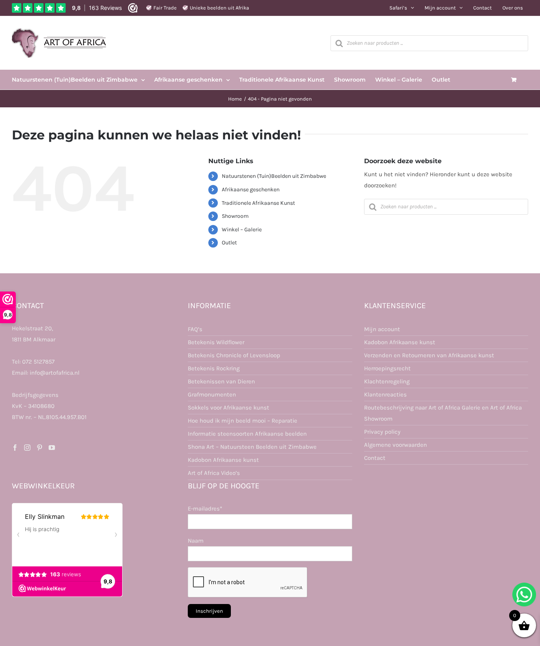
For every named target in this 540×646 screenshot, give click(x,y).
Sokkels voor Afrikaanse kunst (228, 407)
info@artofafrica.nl (54, 372)
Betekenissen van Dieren (221, 381)
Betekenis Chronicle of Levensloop (234, 355)
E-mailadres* (205, 508)
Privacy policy (382, 431)
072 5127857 (38, 361)
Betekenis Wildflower (216, 342)
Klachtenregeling (387, 381)
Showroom (235, 216)
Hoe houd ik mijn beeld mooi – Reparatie (242, 420)
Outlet (229, 242)
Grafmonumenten (212, 394)
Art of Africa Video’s (214, 472)
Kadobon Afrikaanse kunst (223, 459)
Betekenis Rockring (214, 368)
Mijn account (382, 329)
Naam (196, 540)
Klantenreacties (385, 394)
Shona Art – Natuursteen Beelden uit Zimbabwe (252, 446)
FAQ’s (195, 329)
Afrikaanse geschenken (250, 189)
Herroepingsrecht (387, 368)
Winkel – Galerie (242, 229)
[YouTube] (52, 447)
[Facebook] (15, 447)
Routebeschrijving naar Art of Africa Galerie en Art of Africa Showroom (443, 413)
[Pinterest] (39, 447)
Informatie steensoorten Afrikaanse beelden (247, 433)
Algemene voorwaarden (395, 444)
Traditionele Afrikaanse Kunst (258, 203)
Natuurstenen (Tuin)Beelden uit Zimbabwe (274, 176)
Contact (374, 457)
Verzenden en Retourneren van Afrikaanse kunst (429, 355)
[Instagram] (27, 447)
